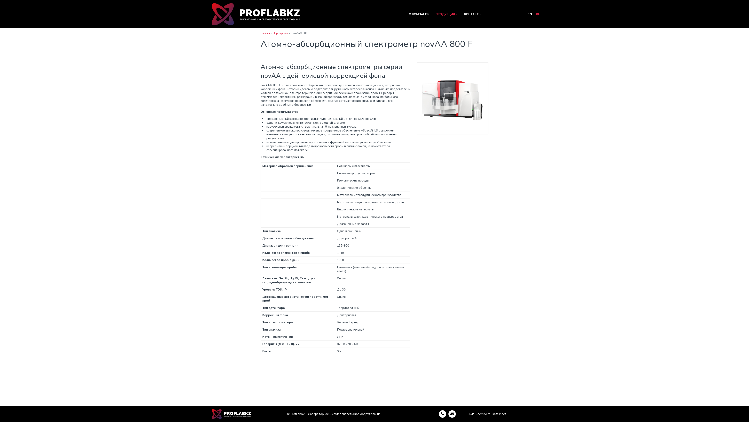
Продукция (445, 14)
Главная (265, 33)
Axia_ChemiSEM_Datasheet (487, 414)
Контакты (472, 14)
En (530, 14)
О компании (419, 14)
